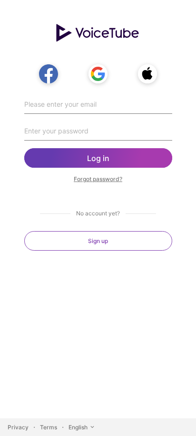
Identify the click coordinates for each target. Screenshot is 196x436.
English (78, 427)
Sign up (98, 240)
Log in (98, 158)
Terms (48, 427)
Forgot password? (98, 179)
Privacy (18, 427)
